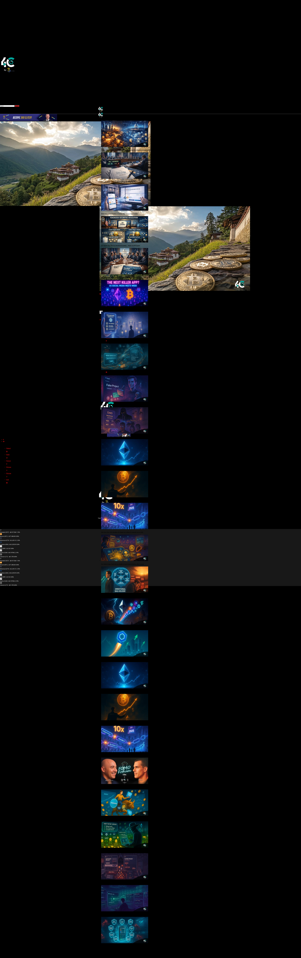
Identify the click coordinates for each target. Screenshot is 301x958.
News (4, 78)
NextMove (6, 82)
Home (4, 75)
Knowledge (6, 89)
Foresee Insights (7, 80)
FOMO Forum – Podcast (10, 87)
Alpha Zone (6, 84)
